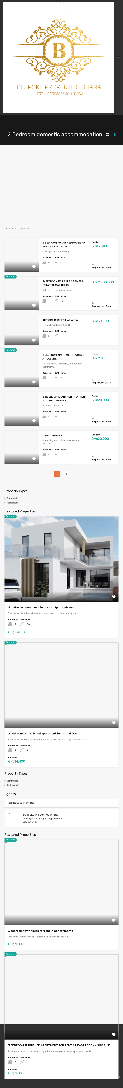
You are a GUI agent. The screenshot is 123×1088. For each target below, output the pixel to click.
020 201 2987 (30, 822)
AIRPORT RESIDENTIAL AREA (60, 320)
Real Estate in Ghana (20, 802)
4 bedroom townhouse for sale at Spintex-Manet (41, 607)
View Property (21, 265)
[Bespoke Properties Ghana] (58, 111)
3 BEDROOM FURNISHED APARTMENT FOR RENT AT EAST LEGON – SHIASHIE (59, 1045)
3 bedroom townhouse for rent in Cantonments (40, 931)
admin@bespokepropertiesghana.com (42, 818)
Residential (12, 502)
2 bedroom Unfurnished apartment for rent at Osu (42, 733)
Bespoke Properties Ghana (40, 814)
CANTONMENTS (52, 435)
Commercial (12, 498)
